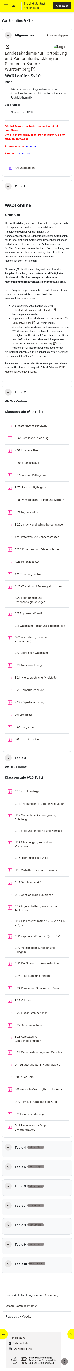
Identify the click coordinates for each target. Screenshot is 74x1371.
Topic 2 (20, 392)
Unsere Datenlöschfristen (21, 1306)
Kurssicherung (44, 343)
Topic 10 (21, 1264)
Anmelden (62, 5)
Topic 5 (20, 1167)
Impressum (18, 1337)
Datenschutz (20, 1343)
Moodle (26, 1316)
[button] (15, 6)
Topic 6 (20, 1186)
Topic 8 (20, 1225)
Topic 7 (20, 1206)
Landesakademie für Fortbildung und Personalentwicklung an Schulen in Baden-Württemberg (36, 61)
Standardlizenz (22, 1348)
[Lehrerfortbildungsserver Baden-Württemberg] (7, 47)
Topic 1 (20, 186)
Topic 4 (20, 1147)
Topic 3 (20, 758)
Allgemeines (24, 35)
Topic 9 (20, 1244)
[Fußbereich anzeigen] (64, 1361)
